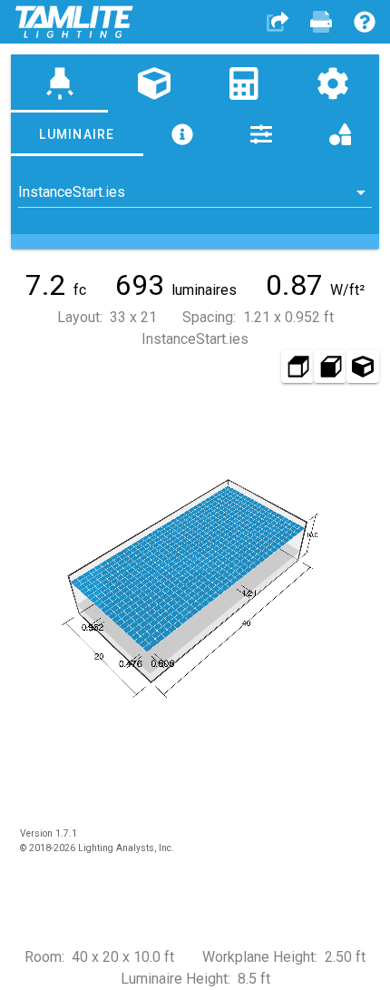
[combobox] (195, 192)
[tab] (59, 83)
